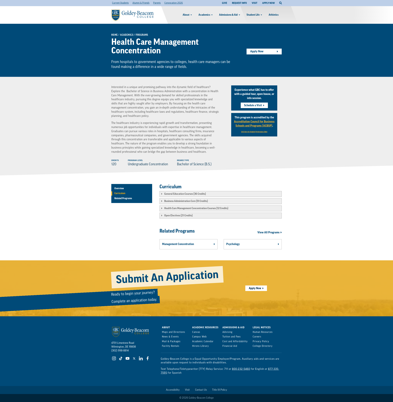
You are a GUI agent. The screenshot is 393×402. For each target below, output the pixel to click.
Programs (142, 35)
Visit (187, 390)
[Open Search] (280, 3)
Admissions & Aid (228, 14)
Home (114, 35)
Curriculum (119, 193)
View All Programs (268, 232)
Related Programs (123, 198)
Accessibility (173, 390)
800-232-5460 (241, 369)
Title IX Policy (219, 390)
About (186, 14)
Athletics (273, 14)
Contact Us (201, 390)
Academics (204, 14)
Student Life (253, 14)
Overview (119, 188)
